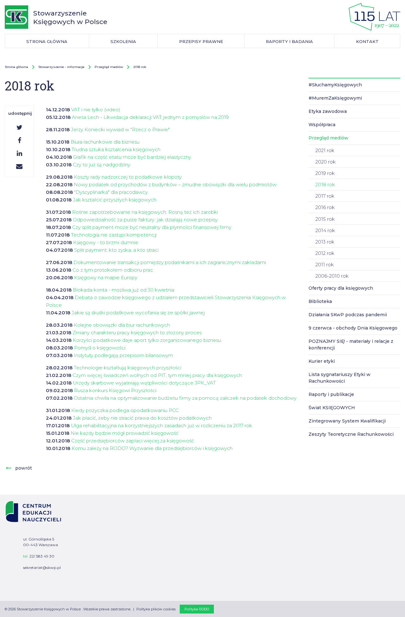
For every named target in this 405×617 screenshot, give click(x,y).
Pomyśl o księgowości (99, 348)
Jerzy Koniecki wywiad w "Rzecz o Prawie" (120, 129)
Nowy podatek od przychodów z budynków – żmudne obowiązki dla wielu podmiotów (175, 185)
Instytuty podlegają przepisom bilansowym (123, 355)
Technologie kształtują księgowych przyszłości (127, 368)
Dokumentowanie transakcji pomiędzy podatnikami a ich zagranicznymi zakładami (169, 262)
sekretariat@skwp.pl (42, 567)
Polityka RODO (196, 609)
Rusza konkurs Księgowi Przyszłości (115, 390)
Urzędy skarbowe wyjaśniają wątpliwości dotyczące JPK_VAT (144, 383)
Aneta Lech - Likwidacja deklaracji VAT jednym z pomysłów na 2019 (150, 117)
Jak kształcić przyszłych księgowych (114, 200)
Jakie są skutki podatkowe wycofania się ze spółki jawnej (138, 313)
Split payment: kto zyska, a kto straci (116, 250)
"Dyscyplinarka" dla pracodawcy (111, 192)
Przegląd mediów (109, 67)
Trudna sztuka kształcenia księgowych (116, 149)
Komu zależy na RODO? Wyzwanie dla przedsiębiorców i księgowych (152, 448)
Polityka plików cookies (156, 609)
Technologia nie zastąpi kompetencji (114, 235)
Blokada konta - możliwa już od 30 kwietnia (123, 290)
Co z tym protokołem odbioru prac (112, 270)
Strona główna (16, 67)
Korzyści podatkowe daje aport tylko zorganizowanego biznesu (147, 340)
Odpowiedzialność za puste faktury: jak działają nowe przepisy (145, 220)
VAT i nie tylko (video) (95, 110)
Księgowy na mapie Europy (105, 278)
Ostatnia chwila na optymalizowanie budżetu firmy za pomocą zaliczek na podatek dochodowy (185, 398)
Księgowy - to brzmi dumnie (105, 242)
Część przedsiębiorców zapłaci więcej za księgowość (132, 441)
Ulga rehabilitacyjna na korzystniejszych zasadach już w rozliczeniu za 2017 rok (161, 426)
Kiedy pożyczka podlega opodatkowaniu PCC (125, 410)
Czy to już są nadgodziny (101, 165)
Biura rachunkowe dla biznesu (105, 142)
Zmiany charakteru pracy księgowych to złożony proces (137, 333)
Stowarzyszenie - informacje (61, 67)
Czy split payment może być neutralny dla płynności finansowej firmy (151, 227)
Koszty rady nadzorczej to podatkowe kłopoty (128, 177)
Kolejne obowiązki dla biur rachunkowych (122, 325)
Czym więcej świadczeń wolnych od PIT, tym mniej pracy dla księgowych (157, 375)
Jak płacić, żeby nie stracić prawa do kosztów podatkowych (142, 418)
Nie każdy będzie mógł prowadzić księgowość (124, 433)
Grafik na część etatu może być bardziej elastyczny (132, 157)
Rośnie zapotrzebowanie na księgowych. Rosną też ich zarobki (145, 212)
